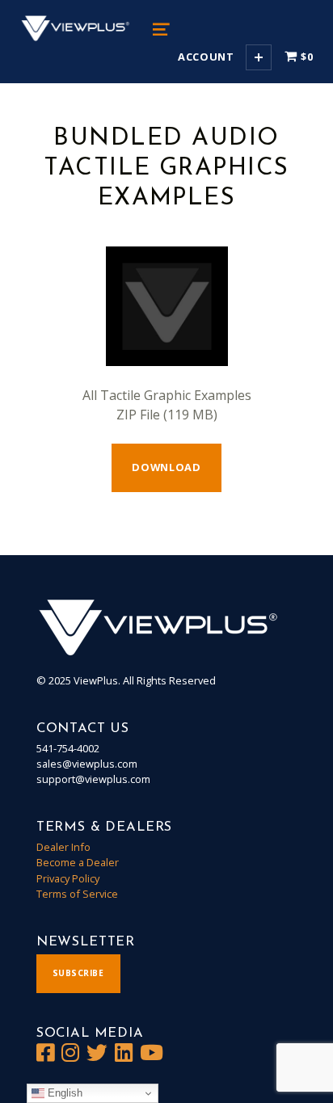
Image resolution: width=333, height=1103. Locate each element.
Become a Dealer (77, 862)
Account (206, 56)
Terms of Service (77, 893)
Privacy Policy (67, 878)
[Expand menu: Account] (259, 57)
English (63, 1093)
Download (166, 467)
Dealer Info (63, 847)
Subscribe (78, 973)
